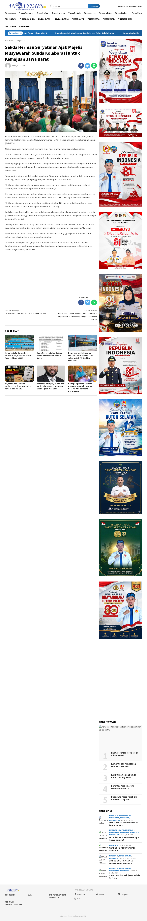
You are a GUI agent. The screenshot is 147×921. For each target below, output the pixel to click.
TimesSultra (114, 820)
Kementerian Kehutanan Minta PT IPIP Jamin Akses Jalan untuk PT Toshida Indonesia (80, 357)
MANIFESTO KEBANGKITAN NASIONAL (122, 849)
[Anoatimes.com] (26, 6)
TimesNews (124, 818)
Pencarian (94, 6)
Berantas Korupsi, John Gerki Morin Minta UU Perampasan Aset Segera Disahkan (50, 386)
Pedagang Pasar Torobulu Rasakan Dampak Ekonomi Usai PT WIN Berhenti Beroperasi (80, 387)
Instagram (124, 894)
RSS (78, 899)
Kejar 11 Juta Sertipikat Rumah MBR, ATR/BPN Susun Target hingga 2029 (18, 355)
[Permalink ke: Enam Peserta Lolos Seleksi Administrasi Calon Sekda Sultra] (120, 737)
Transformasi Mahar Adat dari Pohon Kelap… (123, 824)
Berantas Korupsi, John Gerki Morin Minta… (122, 787)
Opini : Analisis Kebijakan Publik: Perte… (125, 876)
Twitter (101, 894)
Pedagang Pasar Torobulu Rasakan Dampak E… (124, 798)
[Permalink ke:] (8, 65)
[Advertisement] (51, 273)
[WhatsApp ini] (94, 66)
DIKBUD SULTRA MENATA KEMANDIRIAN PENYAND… (121, 862)
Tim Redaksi (10, 895)
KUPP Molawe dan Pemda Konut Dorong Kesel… (123, 776)
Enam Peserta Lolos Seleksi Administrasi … (124, 754)
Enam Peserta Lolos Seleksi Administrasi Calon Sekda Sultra (58, 33)
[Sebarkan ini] (81, 66)
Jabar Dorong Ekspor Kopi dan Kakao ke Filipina (25, 312)
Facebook (81, 894)
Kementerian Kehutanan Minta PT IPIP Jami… (123, 765)
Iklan (29, 895)
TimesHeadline (125, 816)
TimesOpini (113, 816)
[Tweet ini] (87, 66)
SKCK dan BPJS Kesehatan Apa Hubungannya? (124, 838)
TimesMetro (114, 818)
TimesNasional (115, 830)
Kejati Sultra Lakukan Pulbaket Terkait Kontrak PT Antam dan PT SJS (19, 386)
